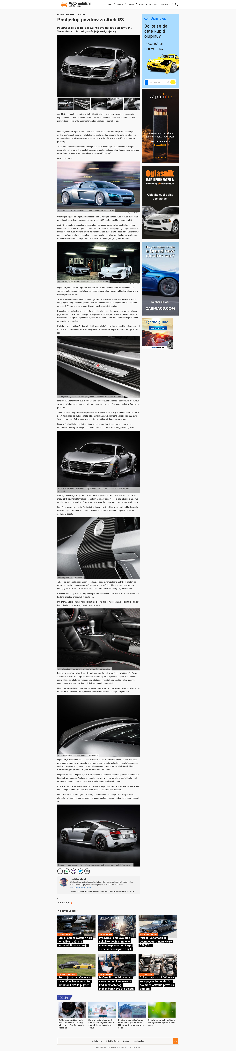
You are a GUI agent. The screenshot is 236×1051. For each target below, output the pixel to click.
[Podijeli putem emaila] (87, 871)
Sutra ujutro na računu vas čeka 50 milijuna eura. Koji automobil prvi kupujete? (75, 981)
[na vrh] (175, 1041)
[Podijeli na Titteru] (80, 871)
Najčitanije (63, 902)
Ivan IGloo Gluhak (68, 14)
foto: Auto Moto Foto (133, 284)
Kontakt (126, 1041)
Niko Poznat (66, 935)
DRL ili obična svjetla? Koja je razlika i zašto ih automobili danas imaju (75, 941)
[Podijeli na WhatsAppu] (67, 871)
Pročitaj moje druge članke (80, 887)
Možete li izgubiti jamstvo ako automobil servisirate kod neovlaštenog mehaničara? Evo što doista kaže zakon (116, 985)
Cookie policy (138, 1041)
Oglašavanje (97, 1041)
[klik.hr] (63, 997)
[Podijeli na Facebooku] (60, 871)
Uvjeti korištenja (112, 1041)
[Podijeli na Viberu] (73, 871)
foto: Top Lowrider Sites (132, 213)
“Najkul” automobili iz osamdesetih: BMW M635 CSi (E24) (156, 941)
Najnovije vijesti (67, 910)
